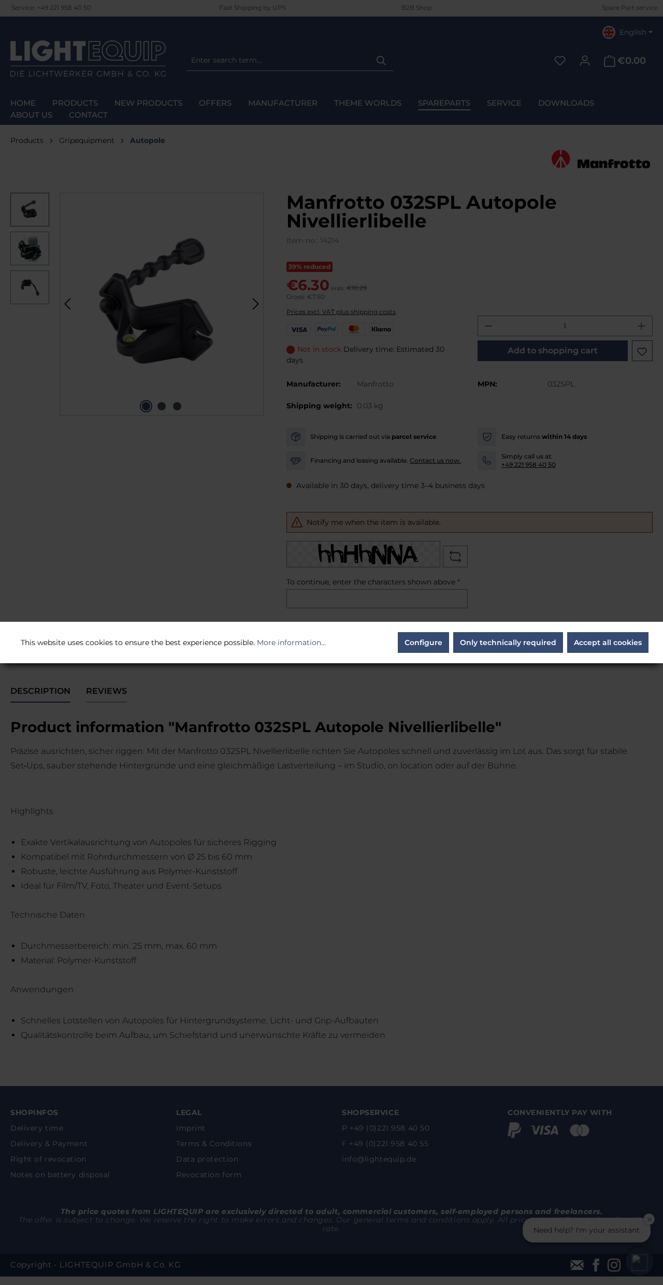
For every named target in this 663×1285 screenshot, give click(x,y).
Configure (423, 642)
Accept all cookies (608, 642)
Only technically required (508, 642)
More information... (291, 642)
